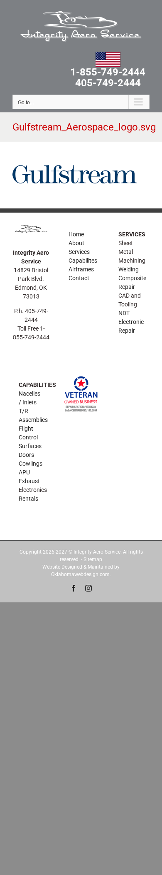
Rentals (28, 498)
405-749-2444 (108, 83)
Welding (128, 269)
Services (79, 251)
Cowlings (30, 463)
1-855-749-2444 (107, 72)
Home (76, 234)
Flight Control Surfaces (30, 437)
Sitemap (92, 559)
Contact (79, 278)
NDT (124, 313)
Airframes (81, 269)
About (76, 243)
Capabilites (83, 260)
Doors (26, 454)
